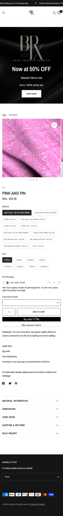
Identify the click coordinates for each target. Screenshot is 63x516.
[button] (31, 93)
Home (4, 115)
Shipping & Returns (13, 425)
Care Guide (8, 417)
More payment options (31, 325)
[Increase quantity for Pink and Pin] (13, 311)
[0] (59, 12)
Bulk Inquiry (9, 433)
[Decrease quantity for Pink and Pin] (4, 311)
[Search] (54, 12)
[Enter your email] (58, 476)
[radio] (16, 212)
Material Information (15, 400)
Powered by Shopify (37, 504)
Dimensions (8, 409)
